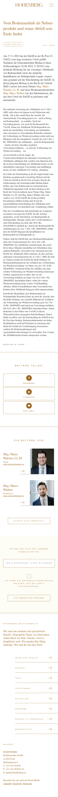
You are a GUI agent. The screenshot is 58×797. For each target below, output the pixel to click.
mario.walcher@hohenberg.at (13, 464)
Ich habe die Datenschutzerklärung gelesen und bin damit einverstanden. (29, 583)
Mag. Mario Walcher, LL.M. (12, 456)
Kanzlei (20, 668)
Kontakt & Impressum (29, 719)
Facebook (17, 783)
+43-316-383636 (13, 765)
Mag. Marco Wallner (14, 93)
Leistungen (23, 688)
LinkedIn (7, 783)
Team (18, 678)
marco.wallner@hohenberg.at (13, 496)
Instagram (27, 783)
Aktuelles (22, 698)
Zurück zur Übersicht (29, 520)
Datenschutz (23, 729)
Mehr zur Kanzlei (27, 657)
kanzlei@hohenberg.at (16, 772)
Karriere (21, 709)
